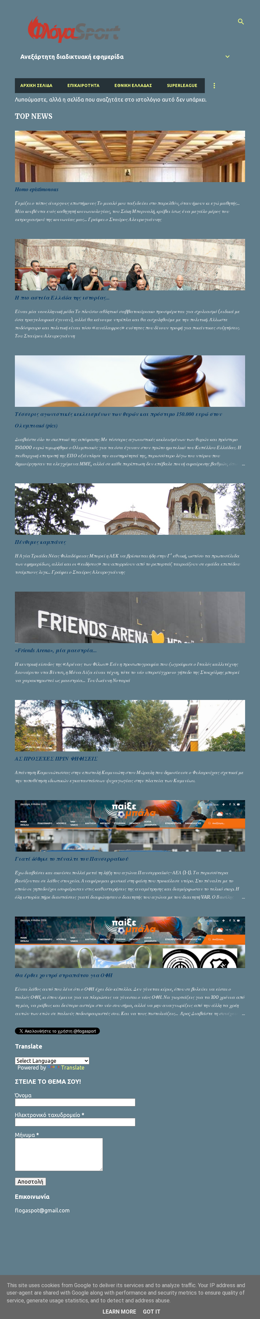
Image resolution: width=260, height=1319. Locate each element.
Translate (72, 1067)
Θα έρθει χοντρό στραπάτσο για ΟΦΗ (63, 975)
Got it (151, 1312)
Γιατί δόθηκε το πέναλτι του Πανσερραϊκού (71, 858)
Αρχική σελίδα (36, 85)
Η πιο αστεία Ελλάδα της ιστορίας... (62, 297)
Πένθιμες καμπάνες (40, 542)
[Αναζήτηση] (241, 22)
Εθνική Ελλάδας (133, 85)
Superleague (182, 85)
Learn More (119, 1312)
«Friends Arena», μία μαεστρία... (56, 650)
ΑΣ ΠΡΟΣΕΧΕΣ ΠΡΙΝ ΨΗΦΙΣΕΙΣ (56, 758)
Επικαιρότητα (83, 85)
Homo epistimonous (37, 189)
